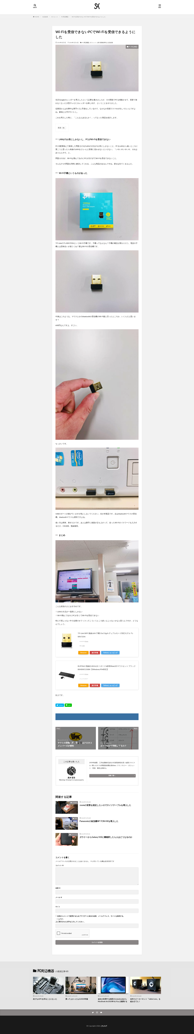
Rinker (86, 641)
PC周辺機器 (64, 17)
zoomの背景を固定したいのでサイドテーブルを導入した (105, 805)
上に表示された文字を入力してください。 (70, 921)
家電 (76, 818)
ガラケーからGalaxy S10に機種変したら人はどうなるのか (106, 837)
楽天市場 (95, 653)
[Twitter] (59, 705)
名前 (58, 888)
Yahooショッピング (110, 653)
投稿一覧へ (112, 775)
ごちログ (104, 1026)
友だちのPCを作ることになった (45, 999)
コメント (59, 865)
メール (58, 897)
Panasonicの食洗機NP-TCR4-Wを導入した (99, 821)
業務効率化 (103, 42)
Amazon (83, 653)
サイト (57, 906)
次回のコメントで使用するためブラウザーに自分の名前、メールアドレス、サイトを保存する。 (91, 916)
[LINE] (68, 705)
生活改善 (45, 17)
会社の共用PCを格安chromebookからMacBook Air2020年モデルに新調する (112, 1000)
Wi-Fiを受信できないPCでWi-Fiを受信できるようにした (89, 17)
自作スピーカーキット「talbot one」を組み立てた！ (145, 1000)
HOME (37, 17)
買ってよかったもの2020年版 (76, 999)
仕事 (98, 42)
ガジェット (54, 17)
